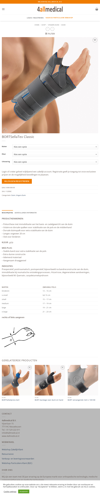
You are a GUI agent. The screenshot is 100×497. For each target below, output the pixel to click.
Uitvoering (6, 162)
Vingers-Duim (53, 25)
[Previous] (2, 386)
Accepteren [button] (24, 491)
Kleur (4, 154)
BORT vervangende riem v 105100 (81, 400)
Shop (43, 25)
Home (37, 25)
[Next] (98, 386)
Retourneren (8, 454)
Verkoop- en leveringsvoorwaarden (18, 458)
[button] (3, 9)
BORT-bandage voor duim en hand (49, 400)
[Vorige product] (52, 29)
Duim (63, 25)
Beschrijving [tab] (7, 213)
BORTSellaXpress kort (10, 400)
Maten (4, 146)
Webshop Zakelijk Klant (12, 449)
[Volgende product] (48, 29)
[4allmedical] (50, 9)
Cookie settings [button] (10, 491)
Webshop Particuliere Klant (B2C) (17, 463)
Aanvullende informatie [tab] (26, 213)
